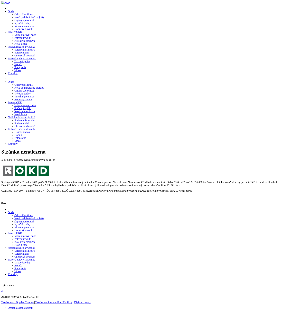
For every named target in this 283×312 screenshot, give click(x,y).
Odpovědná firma (23, 14)
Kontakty (13, 73)
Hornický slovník (23, 29)
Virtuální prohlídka (24, 26)
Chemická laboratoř (24, 55)
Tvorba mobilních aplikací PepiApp (53, 302)
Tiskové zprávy (22, 61)
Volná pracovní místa (25, 34)
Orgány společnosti (24, 20)
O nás (11, 11)
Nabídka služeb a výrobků (21, 46)
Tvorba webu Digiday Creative (17, 302)
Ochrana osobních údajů (20, 307)
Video (17, 70)
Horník (18, 64)
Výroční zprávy (22, 23)
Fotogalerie (20, 67)
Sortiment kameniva (24, 49)
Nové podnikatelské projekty (29, 17)
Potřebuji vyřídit (22, 37)
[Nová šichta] (25, 176)
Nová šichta (20, 43)
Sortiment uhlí (21, 52)
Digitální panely (82, 302)
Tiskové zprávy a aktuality (22, 58)
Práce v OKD (15, 32)
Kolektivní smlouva (24, 40)
